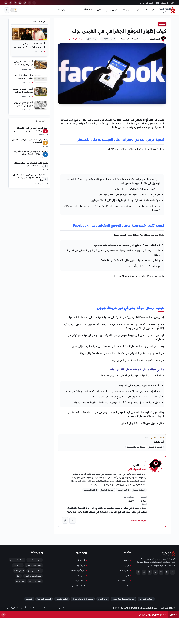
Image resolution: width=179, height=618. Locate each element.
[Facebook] (34, 3)
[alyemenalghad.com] (72, 520)
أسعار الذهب (19, 570)
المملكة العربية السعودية (136, 447)
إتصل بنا (81, 575)
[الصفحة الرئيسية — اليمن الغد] (167, 10)
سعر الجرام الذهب (34, 560)
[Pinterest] (15, 3)
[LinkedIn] (20, 3)
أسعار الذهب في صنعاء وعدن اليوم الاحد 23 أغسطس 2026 (23, 92)
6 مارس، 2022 (109, 39)
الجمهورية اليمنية (155, 447)
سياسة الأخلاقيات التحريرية (83, 599)
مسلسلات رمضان (34, 570)
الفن (99, 9)
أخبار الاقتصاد (86, 9)
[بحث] (6, 10)
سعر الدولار (17, 565)
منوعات (61, 9)
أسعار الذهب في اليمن (33, 576)
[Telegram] (10, 3)
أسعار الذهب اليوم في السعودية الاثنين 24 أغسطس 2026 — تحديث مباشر (30, 47)
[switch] (13, 10)
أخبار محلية (126, 9)
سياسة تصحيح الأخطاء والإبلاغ (123, 599)
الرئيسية (150, 9)
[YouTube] (24, 3)
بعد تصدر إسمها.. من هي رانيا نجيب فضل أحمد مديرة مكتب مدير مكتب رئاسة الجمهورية (30, 177)
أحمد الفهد (155, 39)
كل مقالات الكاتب (137, 520)
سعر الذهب (20, 581)
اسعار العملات (79, 581)
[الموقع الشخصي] (65, 520)
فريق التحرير (102, 599)
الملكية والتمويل (62, 599)
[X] (29, 3)
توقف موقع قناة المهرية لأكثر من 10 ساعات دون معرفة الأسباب (23, 78)
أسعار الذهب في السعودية (15, 607)
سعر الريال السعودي (33, 565)
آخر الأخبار (81, 565)
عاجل (139, 9)
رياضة (72, 9)
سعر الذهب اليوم (35, 581)
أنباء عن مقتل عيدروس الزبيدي (152, 614)
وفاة (18, 576)
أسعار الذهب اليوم (17, 560)
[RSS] (6, 3)
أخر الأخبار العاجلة (78, 570)
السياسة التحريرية (77, 586)
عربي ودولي (111, 9)
